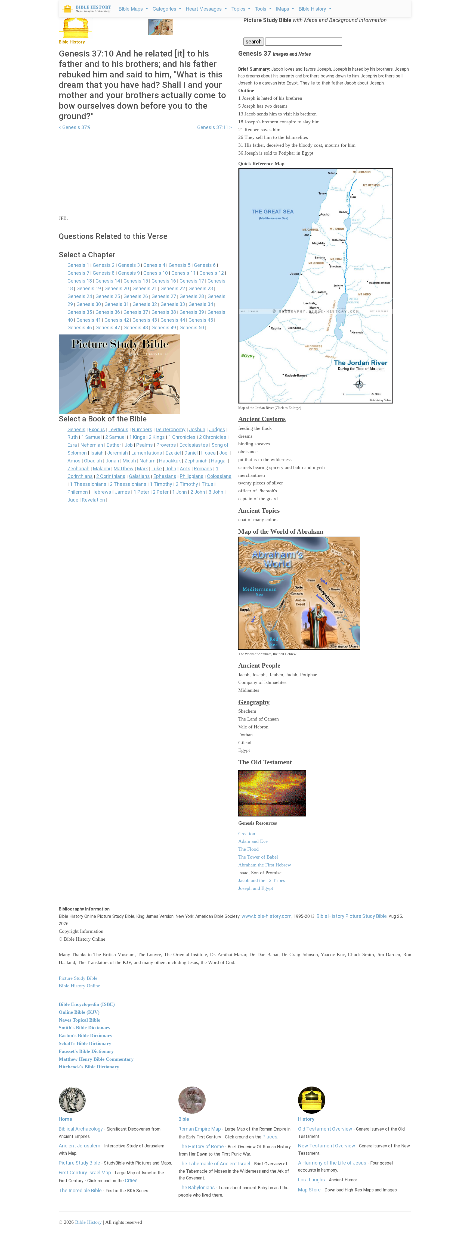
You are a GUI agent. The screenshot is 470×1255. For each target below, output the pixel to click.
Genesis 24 (79, 296)
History (306, 1119)
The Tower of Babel (258, 857)
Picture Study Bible (79, 1163)
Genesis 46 (79, 327)
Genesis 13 (79, 281)
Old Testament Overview (325, 1129)
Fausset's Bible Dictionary (86, 1051)
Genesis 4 (154, 265)
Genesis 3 (129, 265)
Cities (131, 1180)
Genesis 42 (116, 320)
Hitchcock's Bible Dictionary (89, 1066)
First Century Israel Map (85, 1172)
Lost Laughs (311, 1179)
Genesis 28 (192, 296)
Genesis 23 (200, 288)
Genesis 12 (211, 273)
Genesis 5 (179, 265)
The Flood (248, 849)
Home (65, 1119)
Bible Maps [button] (131, 8)
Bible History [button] (313, 8)
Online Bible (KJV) (79, 1012)
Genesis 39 (192, 312)
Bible (183, 1119)
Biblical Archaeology (81, 1129)
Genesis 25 (107, 296)
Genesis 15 (135, 281)
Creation (246, 833)
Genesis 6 (205, 265)
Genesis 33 (172, 304)
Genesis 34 (200, 304)
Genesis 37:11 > (214, 127)
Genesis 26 (135, 296)
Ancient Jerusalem (79, 1145)
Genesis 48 (135, 327)
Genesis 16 (163, 281)
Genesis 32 (144, 304)
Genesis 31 (116, 304)
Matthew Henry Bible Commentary (96, 1059)
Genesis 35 (79, 312)
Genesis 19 (88, 288)
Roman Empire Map (199, 1129)
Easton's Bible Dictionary (85, 1035)
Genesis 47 (107, 327)
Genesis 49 (163, 327)
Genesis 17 (192, 281)
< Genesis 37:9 (75, 127)
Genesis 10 (155, 273)
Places (269, 1137)
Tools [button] (261, 8)
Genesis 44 (172, 320)
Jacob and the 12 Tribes (261, 880)
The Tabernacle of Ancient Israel (214, 1163)
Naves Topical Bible (79, 1020)
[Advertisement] (145, 169)
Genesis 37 (135, 312)
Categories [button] (165, 8)
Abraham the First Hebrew (264, 865)
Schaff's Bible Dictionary (85, 1043)
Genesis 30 (88, 304)
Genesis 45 (200, 320)
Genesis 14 (107, 281)
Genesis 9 (129, 273)
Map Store (309, 1190)
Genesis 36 (107, 312)
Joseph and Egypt (255, 888)
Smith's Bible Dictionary (84, 1027)
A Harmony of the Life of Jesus (332, 1163)
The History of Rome (201, 1146)
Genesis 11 (183, 273)
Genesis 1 (78, 265)
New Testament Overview (326, 1145)
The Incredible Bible (80, 1190)
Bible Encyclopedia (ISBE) (87, 1004)
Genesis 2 (104, 265)
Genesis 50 (192, 327)
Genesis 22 (172, 288)
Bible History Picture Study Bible (352, 916)
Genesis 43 (144, 320)
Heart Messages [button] (204, 8)
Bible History (88, 1222)
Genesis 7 (78, 273)
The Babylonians (196, 1187)
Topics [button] (239, 8)
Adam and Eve (253, 841)
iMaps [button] (283, 8)
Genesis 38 (163, 312)
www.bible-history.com (267, 916)
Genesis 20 (116, 288)
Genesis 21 (144, 288)
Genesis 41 (88, 320)
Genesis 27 (163, 296)
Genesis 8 (104, 273)
